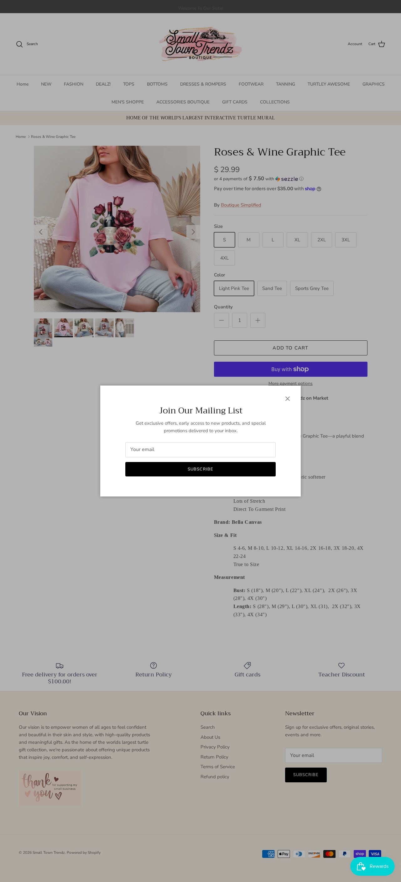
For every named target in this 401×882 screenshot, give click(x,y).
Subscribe (200, 469)
